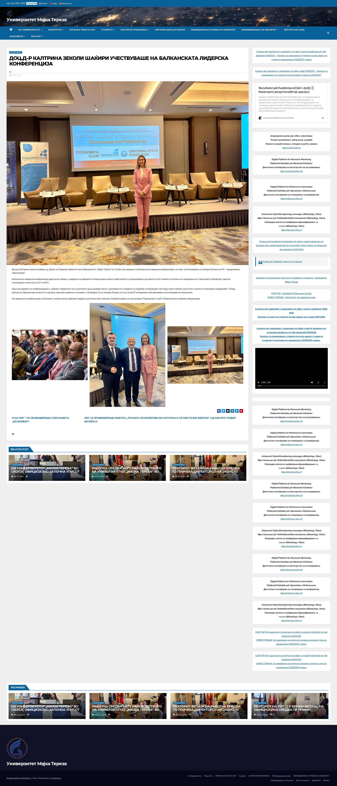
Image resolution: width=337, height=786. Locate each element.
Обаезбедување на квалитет (259, 30)
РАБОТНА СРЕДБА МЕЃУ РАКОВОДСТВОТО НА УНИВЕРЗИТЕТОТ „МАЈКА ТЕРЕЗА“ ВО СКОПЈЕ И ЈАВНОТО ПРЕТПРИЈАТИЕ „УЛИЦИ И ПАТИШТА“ (126, 473)
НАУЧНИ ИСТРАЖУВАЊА (134, 30)
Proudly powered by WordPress (19, 778)
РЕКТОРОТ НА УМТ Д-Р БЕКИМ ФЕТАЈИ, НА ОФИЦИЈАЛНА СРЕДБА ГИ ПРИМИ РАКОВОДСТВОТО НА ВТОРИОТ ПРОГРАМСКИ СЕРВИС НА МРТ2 (289, 711)
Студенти (107, 30)
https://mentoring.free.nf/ (291, 171)
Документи (16, 36)
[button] (328, 33)
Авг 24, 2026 (19, 715)
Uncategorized (15, 52)
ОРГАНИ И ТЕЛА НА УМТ (82, 30)
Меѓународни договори (170, 30)
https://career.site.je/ (291, 148)
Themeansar (56, 778)
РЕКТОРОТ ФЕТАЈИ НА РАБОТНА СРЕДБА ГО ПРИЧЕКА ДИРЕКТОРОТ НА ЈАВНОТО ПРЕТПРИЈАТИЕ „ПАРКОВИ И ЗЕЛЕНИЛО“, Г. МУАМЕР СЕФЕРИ (208, 473)
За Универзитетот (29, 30)
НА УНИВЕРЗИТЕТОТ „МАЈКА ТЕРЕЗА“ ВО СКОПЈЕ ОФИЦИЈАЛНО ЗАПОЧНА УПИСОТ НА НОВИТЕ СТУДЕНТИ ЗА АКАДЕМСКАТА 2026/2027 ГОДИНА (45, 473)
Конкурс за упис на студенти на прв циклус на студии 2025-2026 (291, 317)
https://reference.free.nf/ (291, 199)
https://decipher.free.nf (291, 230)
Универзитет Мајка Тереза (36, 19)
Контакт (36, 36)
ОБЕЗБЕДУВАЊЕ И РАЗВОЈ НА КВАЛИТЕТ (213, 30)
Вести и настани (294, 30)
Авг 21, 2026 (100, 715)
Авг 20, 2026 (181, 715)
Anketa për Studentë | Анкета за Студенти (282, 262)
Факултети (55, 30)
